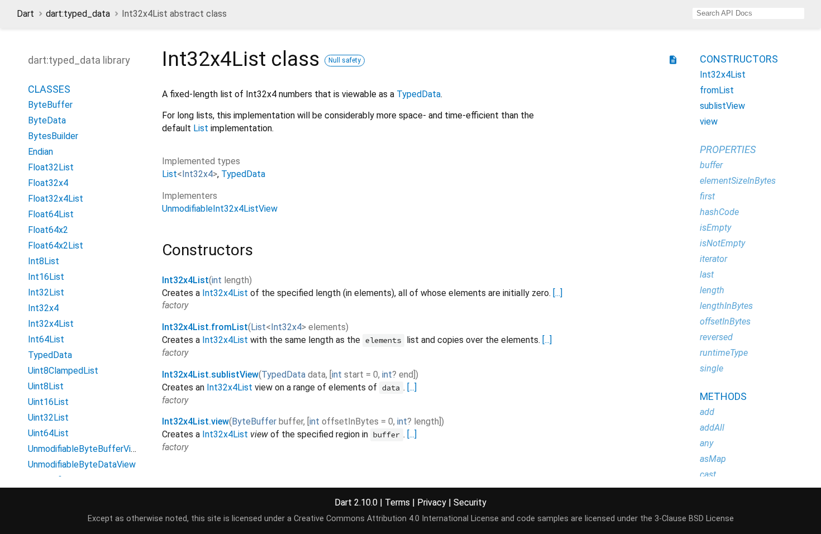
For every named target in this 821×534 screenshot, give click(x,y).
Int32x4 (43, 308)
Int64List (46, 339)
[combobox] (748, 13)
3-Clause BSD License (694, 518)
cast (708, 474)
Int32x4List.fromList (205, 327)
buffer (711, 165)
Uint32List (48, 417)
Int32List (46, 292)
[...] (557, 293)
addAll (712, 427)
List (200, 128)
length (712, 290)
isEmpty (715, 227)
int (217, 280)
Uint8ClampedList (63, 370)
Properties (728, 149)
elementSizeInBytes (738, 180)
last (707, 274)
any (706, 443)
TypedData (50, 355)
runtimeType (724, 352)
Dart (25, 13)
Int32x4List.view (195, 421)
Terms (397, 502)
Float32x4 (48, 183)
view (709, 121)
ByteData (47, 120)
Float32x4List (55, 198)
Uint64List (48, 433)
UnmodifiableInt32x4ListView (220, 208)
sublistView (722, 106)
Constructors (739, 59)
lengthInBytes (726, 306)
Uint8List (46, 386)
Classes (49, 89)
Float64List (51, 214)
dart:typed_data (78, 13)
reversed (716, 337)
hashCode (719, 212)
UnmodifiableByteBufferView (85, 449)
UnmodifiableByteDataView (82, 464)
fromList (717, 90)
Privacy (431, 502)
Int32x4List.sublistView (210, 374)
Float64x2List (55, 245)
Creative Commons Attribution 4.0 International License (396, 518)
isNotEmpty (722, 243)
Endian (40, 151)
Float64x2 (48, 230)
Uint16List (48, 402)
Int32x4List (51, 323)
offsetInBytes (725, 321)
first (707, 196)
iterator (713, 259)
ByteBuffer (50, 104)
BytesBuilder (53, 136)
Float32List (51, 167)
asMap (713, 459)
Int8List (43, 261)
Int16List (46, 276)
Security (470, 502)
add (707, 412)
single (711, 368)
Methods (723, 396)
